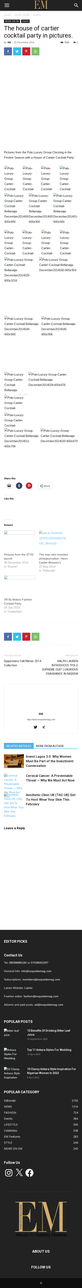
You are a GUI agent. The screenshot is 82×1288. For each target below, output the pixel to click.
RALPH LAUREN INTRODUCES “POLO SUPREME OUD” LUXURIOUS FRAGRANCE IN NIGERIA (60, 667)
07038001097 (39, 962)
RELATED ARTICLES (18, 746)
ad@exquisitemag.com (48, 1004)
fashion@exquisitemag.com (41, 996)
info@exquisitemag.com (36, 971)
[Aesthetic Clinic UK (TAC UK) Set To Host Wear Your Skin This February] (14, 805)
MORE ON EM (22, 15)
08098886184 (18, 962)
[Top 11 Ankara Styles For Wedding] (14, 1055)
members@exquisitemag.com (41, 979)
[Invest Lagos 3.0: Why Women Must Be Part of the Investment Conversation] (14, 761)
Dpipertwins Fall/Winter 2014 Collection (22, 663)
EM (9, 42)
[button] (13, 179)
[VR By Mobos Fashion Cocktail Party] (19, 584)
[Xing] (45, 727)
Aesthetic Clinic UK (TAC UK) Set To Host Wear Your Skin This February (50, 799)
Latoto (28, 987)
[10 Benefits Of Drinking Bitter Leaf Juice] (14, 1036)
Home (7, 15)
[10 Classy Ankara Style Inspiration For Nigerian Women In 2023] (14, 1074)
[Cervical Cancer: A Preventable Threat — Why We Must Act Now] (14, 786)
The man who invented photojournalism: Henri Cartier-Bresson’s (53, 558)
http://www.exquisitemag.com (41, 719)
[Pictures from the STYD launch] (19, 539)
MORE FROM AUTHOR (50, 746)
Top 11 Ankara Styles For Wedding (49, 1049)
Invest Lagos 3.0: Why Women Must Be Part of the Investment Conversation (49, 761)
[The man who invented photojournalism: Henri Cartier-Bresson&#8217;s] (54, 539)
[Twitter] (37, 727)
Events (36, 15)
